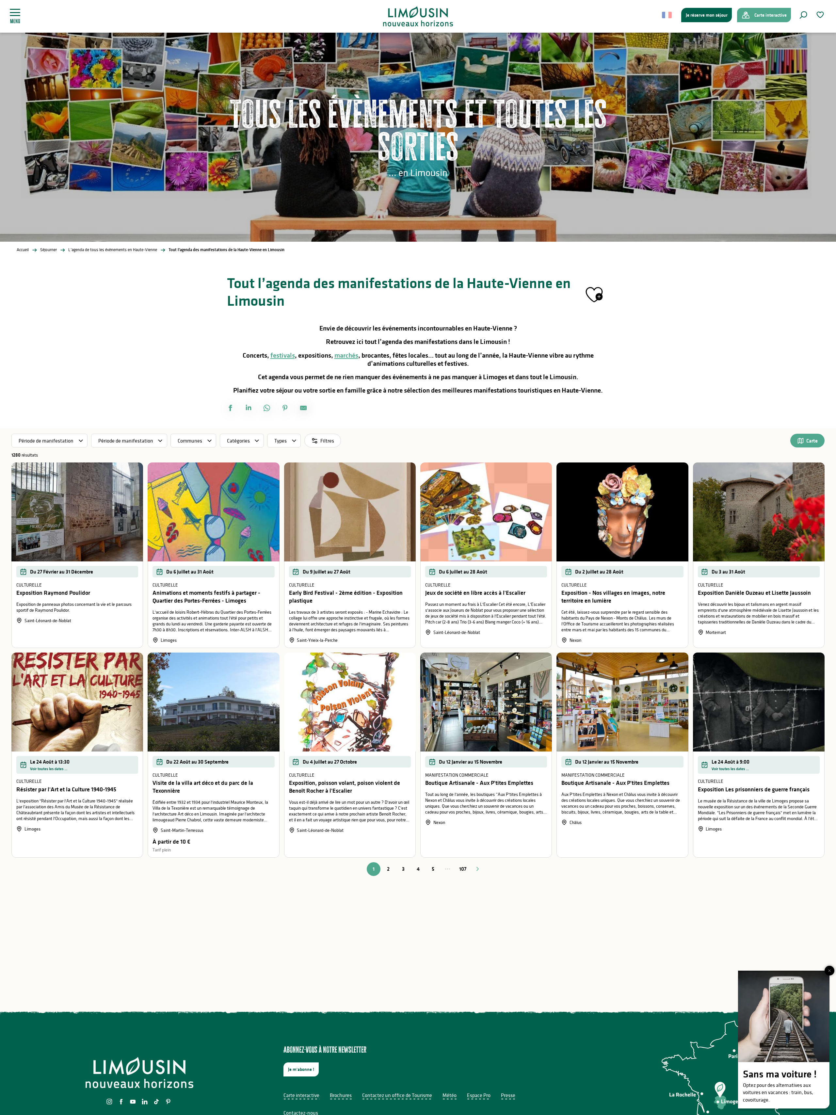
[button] (803, 15)
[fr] (667, 15)
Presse (508, 1095)
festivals (282, 355)
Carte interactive (301, 1095)
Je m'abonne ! (301, 1069)
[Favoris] (821, 14)
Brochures (341, 1095)
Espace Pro (478, 1095)
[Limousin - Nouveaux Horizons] (418, 16)
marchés (346, 355)
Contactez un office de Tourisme (397, 1095)
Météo (449, 1095)
